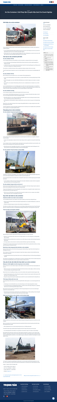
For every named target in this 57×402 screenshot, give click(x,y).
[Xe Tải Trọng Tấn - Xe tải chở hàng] (7, 2)
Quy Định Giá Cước (24, 391)
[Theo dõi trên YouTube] (53, 2)
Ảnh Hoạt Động (45, 33)
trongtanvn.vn (9, 371)
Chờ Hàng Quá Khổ (36, 391)
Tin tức (28, 10)
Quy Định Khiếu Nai (24, 389)
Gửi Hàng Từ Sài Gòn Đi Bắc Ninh (48, 49)
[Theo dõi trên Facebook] (50, 2)
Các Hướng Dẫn (46, 35)
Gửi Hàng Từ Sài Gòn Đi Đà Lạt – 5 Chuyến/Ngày (48, 45)
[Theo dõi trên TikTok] (51, 2)
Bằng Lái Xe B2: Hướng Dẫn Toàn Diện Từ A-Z (31, 375)
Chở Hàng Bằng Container (36, 389)
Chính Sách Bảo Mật (24, 386)
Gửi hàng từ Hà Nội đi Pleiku (47, 40)
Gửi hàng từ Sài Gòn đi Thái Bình (48, 42)
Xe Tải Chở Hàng (35, 386)
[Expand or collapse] (52, 52)
